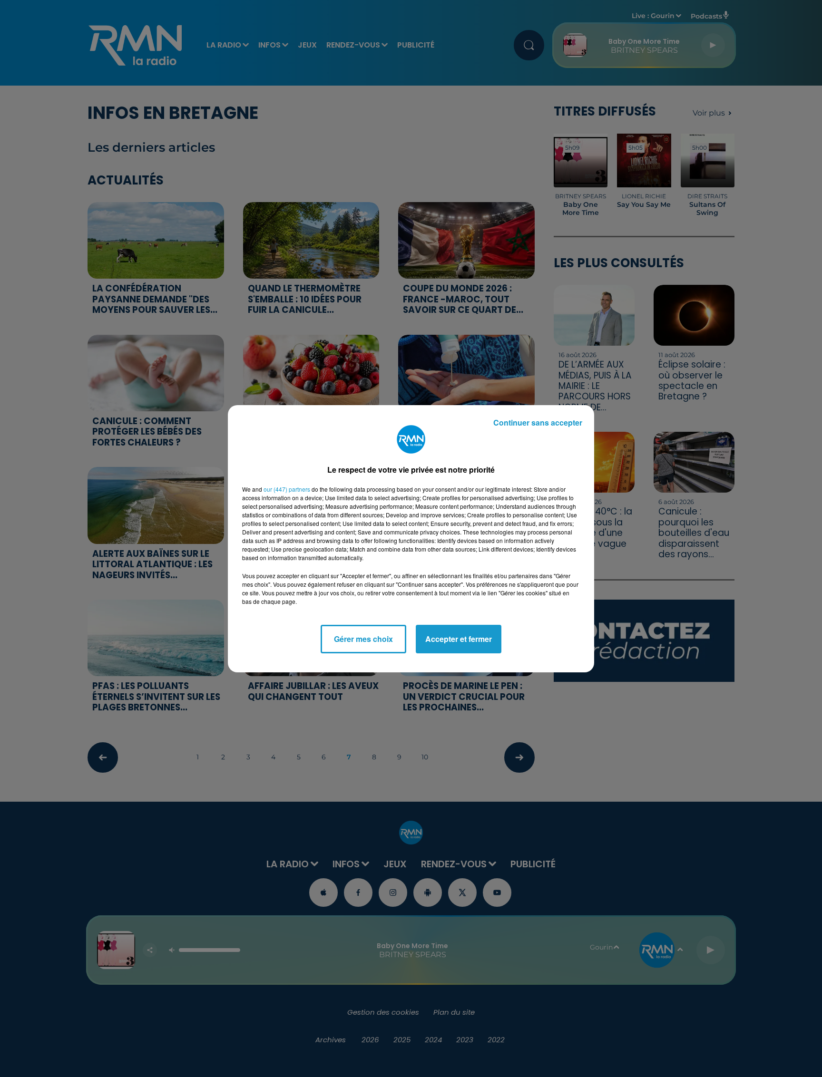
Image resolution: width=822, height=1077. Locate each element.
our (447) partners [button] (287, 489)
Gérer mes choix (363, 638)
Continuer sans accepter (537, 422)
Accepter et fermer (458, 638)
